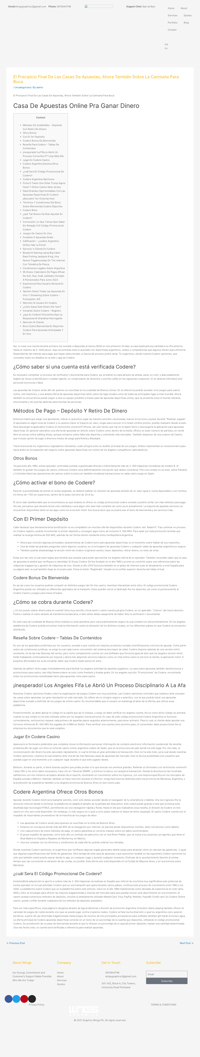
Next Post (186, 943)
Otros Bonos (30, 132)
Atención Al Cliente (33, 322)
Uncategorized (23, 87)
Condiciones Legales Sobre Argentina (44, 268)
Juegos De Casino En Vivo (37, 233)
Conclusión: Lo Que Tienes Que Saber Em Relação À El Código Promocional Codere (44, 225)
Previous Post (16, 943)
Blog (186, 22)
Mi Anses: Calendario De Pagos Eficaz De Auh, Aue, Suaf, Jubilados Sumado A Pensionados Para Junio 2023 (44, 275)
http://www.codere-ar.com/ (62, 672)
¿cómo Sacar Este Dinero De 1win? (42, 306)
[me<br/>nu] (168, 37)
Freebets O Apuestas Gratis (38, 237)
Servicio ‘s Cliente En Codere (39, 248)
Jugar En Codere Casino (36, 159)
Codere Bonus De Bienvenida (39, 140)
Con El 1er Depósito (34, 136)
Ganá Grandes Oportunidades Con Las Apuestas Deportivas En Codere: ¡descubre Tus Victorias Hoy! (44, 194)
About (184, 8)
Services (173, 15)
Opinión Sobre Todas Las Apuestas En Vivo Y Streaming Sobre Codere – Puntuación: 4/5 (44, 295)
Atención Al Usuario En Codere (40, 302)
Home (171, 8)
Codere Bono (30, 210)
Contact (172, 29)
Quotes (188, 15)
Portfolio (173, 22)
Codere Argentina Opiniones (38, 179)
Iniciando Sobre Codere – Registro (42, 310)
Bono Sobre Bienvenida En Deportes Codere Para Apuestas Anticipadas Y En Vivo (43, 330)
